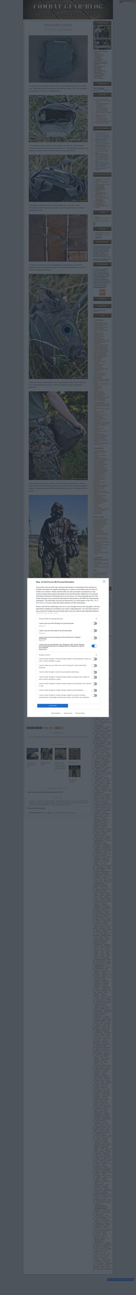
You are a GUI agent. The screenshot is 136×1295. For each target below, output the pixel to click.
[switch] (94, 623)
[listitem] (68, 619)
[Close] (105, 582)
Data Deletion (56, 713)
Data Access (68, 713)
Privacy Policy (80, 713)
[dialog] (68, 647)
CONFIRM (53, 705)
